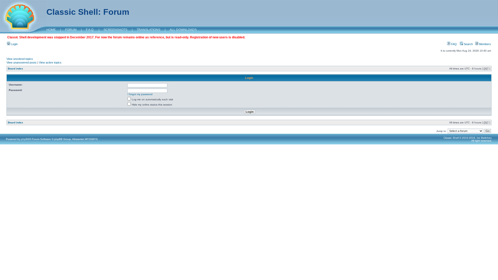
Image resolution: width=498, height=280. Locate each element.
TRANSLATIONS (148, 30)
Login (14, 44)
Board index (15, 68)
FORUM (71, 30)
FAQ (453, 44)
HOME (51, 30)
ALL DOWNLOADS (183, 30)
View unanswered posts (21, 62)
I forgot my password (140, 94)
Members (484, 44)
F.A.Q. (90, 30)
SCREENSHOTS (115, 30)
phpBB (25, 139)
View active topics (50, 62)
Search (468, 44)
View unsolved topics (19, 58)
